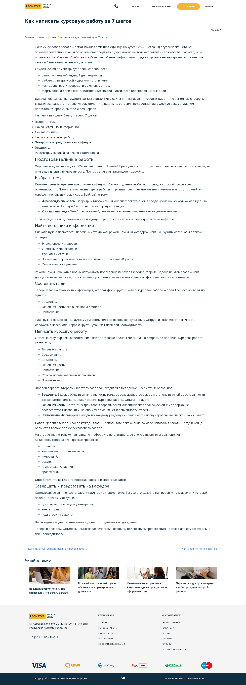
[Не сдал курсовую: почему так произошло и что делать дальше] (49, 575)
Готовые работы (160, 6)
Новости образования (111, 643)
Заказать (188, 6)
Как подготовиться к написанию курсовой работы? (58, 548)
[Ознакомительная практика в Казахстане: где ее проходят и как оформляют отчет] (147, 572)
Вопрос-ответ (106, 638)
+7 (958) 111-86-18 (43, 637)
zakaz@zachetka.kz (196, 678)
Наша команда (171, 622)
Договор (168, 638)
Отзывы (167, 643)
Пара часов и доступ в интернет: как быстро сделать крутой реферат (195, 587)
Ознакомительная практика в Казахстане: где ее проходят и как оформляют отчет (147, 587)
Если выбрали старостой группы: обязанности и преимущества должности (97, 587)
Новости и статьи (47, 37)
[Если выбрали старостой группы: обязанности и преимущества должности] (98, 572)
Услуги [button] (136, 6)
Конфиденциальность (176, 649)
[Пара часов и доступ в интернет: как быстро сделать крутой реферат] (196, 572)
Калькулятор (105, 633)
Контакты (168, 633)
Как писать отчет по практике (200, 548)
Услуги (102, 622)
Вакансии (168, 627)
